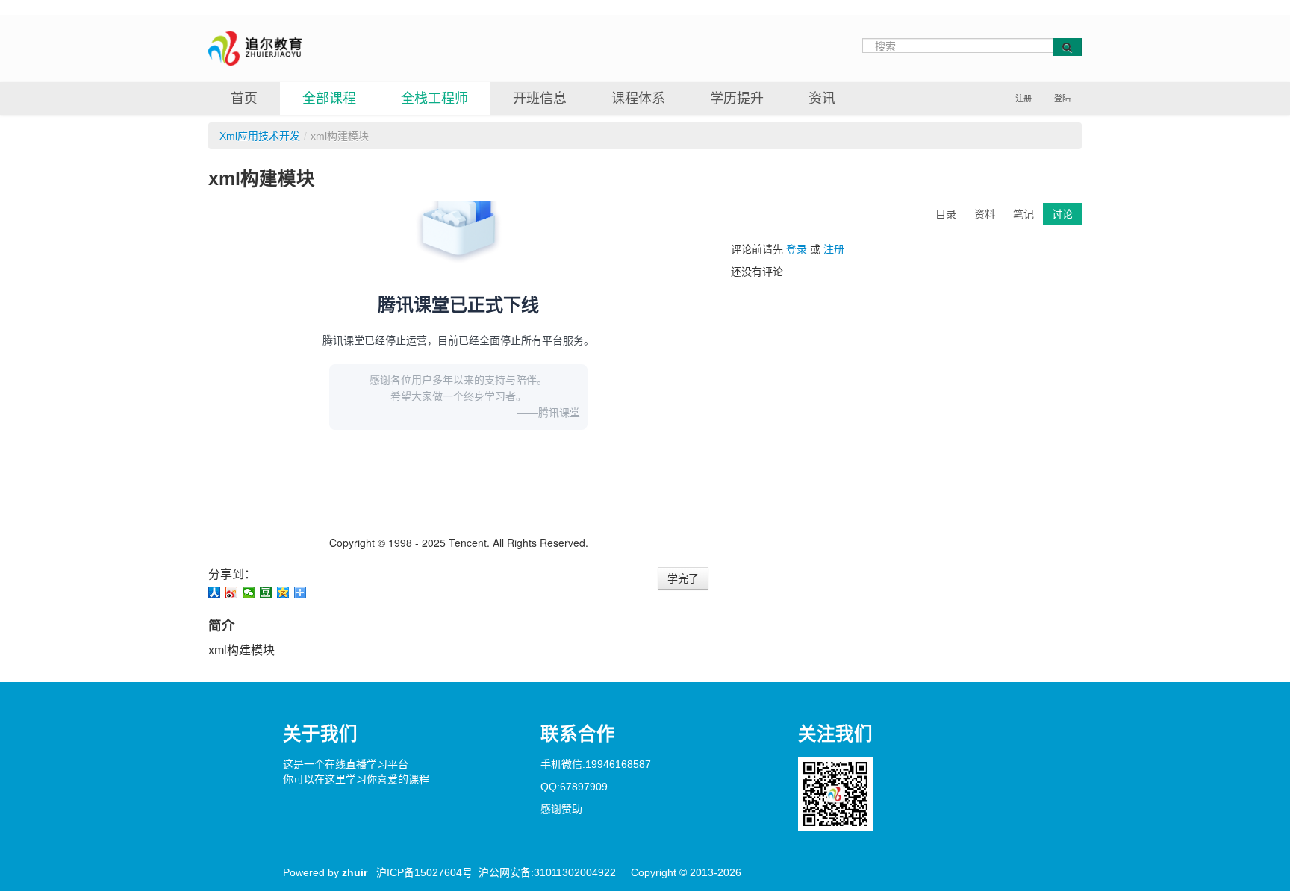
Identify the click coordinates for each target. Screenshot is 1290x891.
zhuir (354, 872)
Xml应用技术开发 (259, 136)
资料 (984, 214)
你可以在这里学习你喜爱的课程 (356, 779)
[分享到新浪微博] (231, 592)
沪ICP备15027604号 (424, 872)
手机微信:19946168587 (595, 764)
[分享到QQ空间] (283, 592)
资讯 (821, 98)
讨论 (1062, 214)
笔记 (1023, 214)
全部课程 (329, 98)
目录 (945, 214)
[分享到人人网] (214, 592)
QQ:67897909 (574, 786)
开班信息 (540, 98)
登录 (796, 249)
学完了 (683, 578)
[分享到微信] (249, 592)
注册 (1023, 98)
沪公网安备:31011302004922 (547, 872)
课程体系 (638, 98)
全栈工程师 (434, 98)
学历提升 (737, 98)
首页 (244, 98)
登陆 (1062, 98)
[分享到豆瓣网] (266, 592)
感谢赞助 (561, 809)
